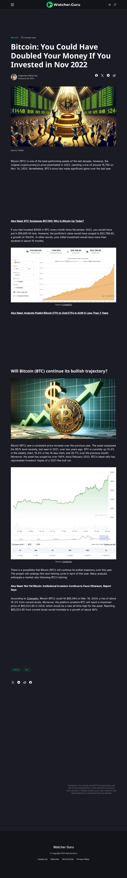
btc (27, 669)
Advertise (54, 859)
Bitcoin (14, 37)
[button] (12, 4)
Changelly (32, 598)
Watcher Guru (63, 847)
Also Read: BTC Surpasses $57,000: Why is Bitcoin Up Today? (47, 221)
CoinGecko (67, 561)
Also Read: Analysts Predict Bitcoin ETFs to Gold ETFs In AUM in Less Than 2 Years (59, 312)
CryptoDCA (67, 304)
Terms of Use (68, 859)
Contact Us (42, 859)
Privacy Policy (83, 859)
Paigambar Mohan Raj (27, 75)
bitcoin (16, 669)
